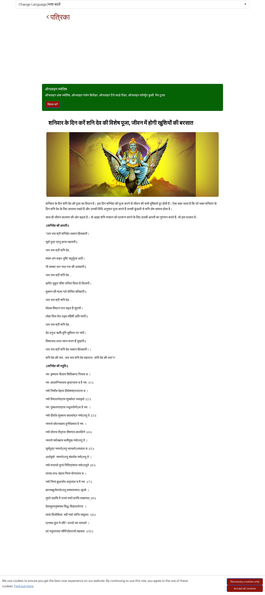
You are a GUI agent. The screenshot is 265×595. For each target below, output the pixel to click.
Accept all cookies (245, 588)
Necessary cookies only (244, 581)
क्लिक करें (52, 104)
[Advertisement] (132, 52)
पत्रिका (59, 17)
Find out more (24, 586)
